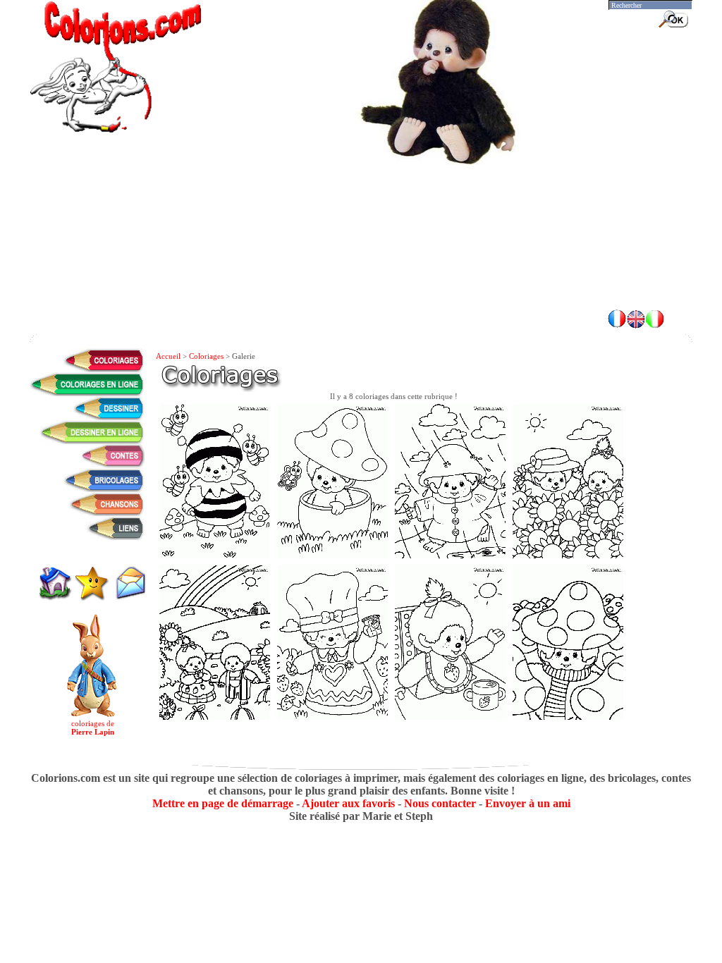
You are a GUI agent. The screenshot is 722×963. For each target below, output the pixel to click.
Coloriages (206, 356)
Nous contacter (440, 803)
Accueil (168, 356)
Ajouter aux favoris (348, 803)
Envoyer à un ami (527, 803)
